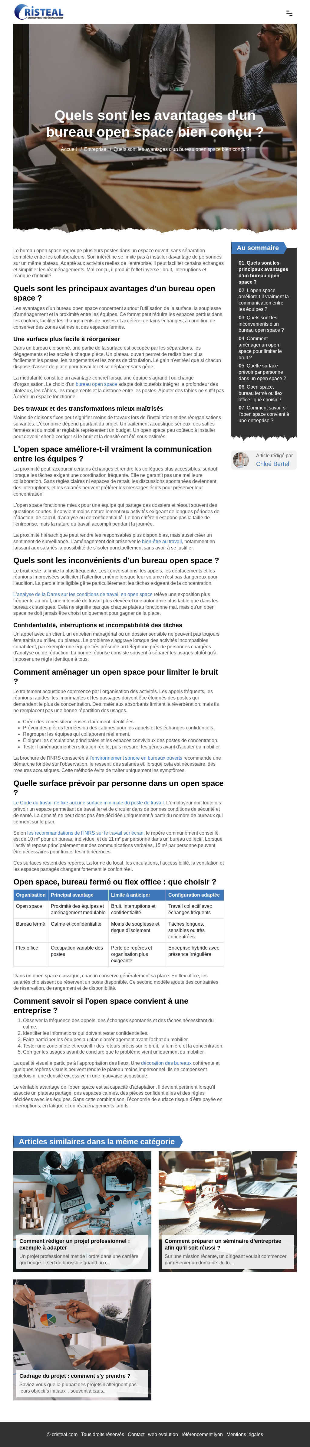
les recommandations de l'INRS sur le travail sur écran (85, 833)
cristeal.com (65, 1434)
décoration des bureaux (166, 1063)
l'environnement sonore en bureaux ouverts (136, 758)
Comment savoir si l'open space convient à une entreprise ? (264, 414)
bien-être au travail (162, 541)
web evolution (163, 1434)
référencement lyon (202, 1434)
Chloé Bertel (272, 464)
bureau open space (96, 384)
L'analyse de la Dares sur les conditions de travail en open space (83, 594)
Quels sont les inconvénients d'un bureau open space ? (261, 324)
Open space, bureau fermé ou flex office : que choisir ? (260, 393)
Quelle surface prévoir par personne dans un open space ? (262, 372)
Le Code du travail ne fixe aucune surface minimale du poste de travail (88, 802)
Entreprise (95, 149)
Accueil (69, 149)
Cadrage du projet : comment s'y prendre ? (74, 1376)
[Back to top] (293, 1430)
